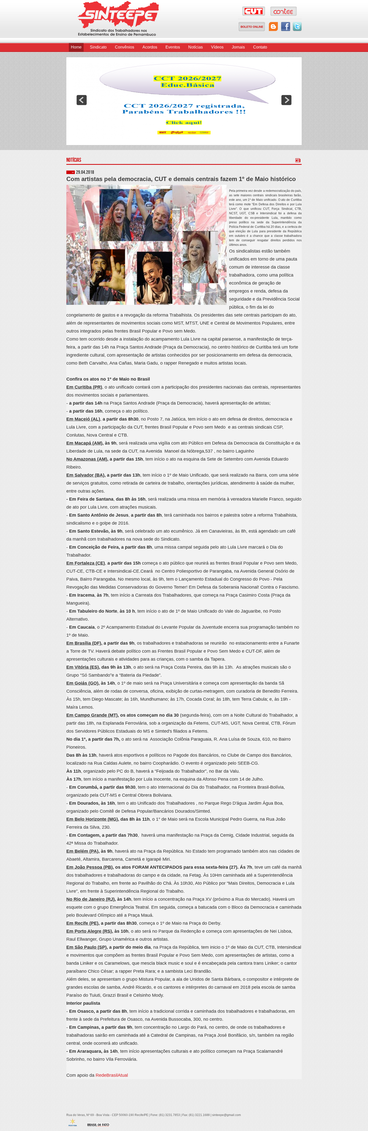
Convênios (124, 47)
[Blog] (273, 26)
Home (76, 47)
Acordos (149, 47)
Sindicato (98, 47)
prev (81, 100)
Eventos (172, 47)
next (286, 100)
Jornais (238, 47)
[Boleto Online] (252, 27)
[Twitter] (297, 26)
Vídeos (217, 47)
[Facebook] (285, 26)
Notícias (195, 47)
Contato (260, 47)
